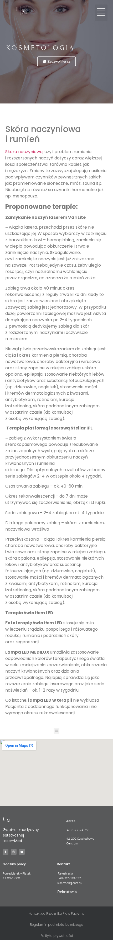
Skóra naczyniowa (24, 152)
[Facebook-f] (5, 852)
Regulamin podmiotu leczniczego (56, 924)
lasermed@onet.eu (69, 883)
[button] (101, 12)
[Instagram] (14, 852)
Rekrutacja (67, 891)
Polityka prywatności (56, 935)
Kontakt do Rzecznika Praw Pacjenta (57, 913)
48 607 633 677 (70, 878)
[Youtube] (22, 852)
